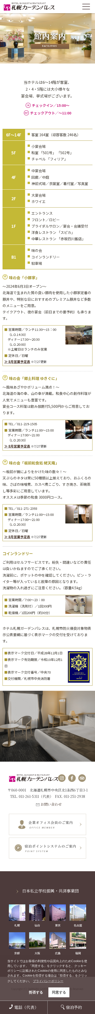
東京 (58, 925)
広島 (58, 953)
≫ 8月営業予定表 (17, 361)
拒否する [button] (36, 992)
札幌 (17, 925)
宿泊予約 (74, 1007)
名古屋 (78, 925)
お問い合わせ (51, 804)
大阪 (37, 953)
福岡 (78, 953)
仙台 (37, 925)
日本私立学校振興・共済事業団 (50, 891)
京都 (17, 953)
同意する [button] (59, 992)
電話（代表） (26, 1007)
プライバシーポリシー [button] (48, 981)
